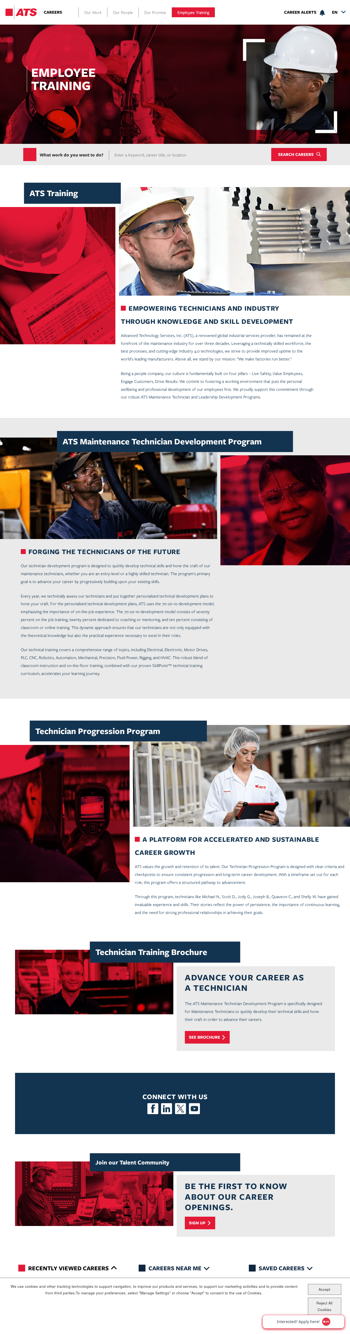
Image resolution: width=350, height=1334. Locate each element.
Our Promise (155, 12)
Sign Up (197, 1223)
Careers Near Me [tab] (175, 1268)
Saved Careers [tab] (282, 1268)
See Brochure (204, 1037)
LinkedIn (166, 1108)
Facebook (152, 1108)
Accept (324, 1289)
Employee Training (193, 12)
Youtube (194, 1108)
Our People (123, 12)
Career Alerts (300, 12)
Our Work (93, 12)
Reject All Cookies (324, 1306)
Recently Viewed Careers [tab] (68, 1268)
